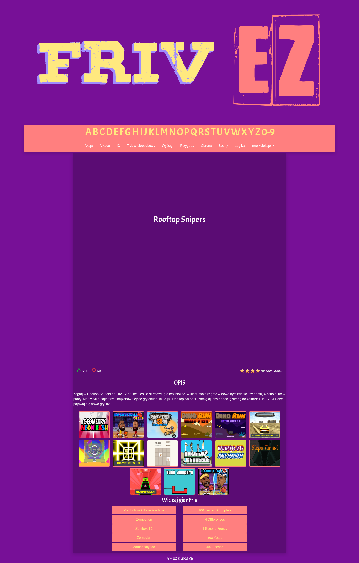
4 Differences (215, 519)
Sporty (223, 145)
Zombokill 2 (144, 528)
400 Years (214, 537)
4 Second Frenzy (214, 528)
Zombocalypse (144, 546)
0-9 (268, 132)
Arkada (105, 145)
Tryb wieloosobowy (141, 145)
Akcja (89, 145)
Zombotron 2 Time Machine (144, 510)
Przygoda (187, 145)
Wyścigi (167, 145)
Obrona (206, 145)
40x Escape (215, 546)
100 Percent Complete (214, 510)
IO (118, 145)
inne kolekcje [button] (261, 145)
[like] (78, 371)
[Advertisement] (41, 217)
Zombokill (144, 537)
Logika (240, 145)
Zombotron (144, 519)
